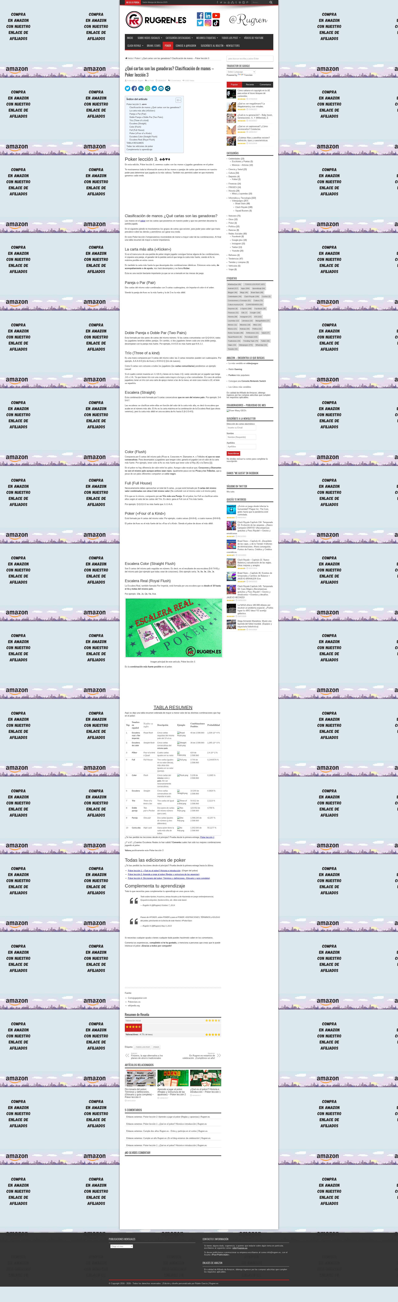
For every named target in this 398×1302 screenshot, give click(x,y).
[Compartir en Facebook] (134, 88)
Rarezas (232, 230)
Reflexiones (252, 333)
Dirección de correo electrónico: (241, 424)
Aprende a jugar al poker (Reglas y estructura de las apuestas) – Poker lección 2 (171, 1092)
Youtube (235, 251)
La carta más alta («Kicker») (142, 110)
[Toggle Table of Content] (176, 100)
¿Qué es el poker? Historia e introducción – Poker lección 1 (205, 1090)
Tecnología (251, 337)
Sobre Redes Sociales (149, 38)
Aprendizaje (258, 288)
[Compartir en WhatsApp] (147, 88)
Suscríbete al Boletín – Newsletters (220, 46)
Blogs (244, 292)
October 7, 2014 (168, 905)
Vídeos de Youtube (253, 38)
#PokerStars (187, 921)
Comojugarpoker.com (137, 998)
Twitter (235, 247)
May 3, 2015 (166, 926)
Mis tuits (230, 491)
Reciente (250, 84)
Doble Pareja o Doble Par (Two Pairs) (146, 117)
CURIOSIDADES (254, 305)
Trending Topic (250, 341)
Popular (234, 84)
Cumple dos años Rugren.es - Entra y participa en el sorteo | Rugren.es (175, 1131)
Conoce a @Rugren (186, 46)
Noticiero (232, 216)
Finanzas (233, 183)
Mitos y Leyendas (240, 193)
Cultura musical (235, 305)
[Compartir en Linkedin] (141, 88)
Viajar (231, 269)
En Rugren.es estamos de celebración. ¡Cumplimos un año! (199, 1055)
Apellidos (231, 443)
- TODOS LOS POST (142, 1047)
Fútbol (235, 179)
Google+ (255, 313)
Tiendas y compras (237, 262)
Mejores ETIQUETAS (206, 38)
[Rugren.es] (199, 26)
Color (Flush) (135, 127)
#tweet (178, 921)
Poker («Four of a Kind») (141, 133)
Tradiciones (234, 341)
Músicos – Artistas (240, 165)
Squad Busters (242, 211)
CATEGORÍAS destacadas (178, 38)
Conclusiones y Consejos (239, 300)
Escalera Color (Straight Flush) (143, 136)
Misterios (245, 325)
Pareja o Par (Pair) (138, 114)
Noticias (245, 329)
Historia (232, 191)
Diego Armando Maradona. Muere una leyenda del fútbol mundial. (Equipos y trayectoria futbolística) (255, 624)
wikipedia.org (134, 1005)
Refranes (233, 255)
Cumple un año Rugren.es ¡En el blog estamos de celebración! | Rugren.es (177, 1138)
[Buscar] (271, 2)
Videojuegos (237, 201)
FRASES (233, 187)
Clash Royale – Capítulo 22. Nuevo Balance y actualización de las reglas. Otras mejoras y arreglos (255, 563)
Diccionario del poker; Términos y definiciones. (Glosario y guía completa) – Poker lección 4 (139, 1093)
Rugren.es (213, 1283)
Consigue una (247, 381)
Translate (248, 75)
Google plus (237, 240)
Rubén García (201, 1283)
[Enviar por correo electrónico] (161, 88)
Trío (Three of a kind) (139, 120)
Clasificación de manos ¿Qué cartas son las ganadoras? (155, 107)
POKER (168, 46)
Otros (231, 219)
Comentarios (265, 84)
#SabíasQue (234, 284)
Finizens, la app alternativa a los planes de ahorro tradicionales (147, 1055)
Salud (265, 333)
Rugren (140, 80)
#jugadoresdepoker (148, 900)
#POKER (153, 917)
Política (232, 226)
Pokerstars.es (134, 1002)
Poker (137, 58)
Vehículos (233, 266)
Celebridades (234, 158)
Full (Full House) (137, 130)
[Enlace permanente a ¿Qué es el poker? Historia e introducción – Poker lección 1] (205, 1085)
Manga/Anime (262, 321)
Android (233, 288)
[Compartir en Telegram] (154, 88)
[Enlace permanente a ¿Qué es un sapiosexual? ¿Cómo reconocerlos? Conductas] (231, 133)
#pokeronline (163, 900)
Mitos (257, 325)
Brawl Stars (153, 46)
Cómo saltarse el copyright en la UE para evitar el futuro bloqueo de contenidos (254, 93)
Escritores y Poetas (241, 161)
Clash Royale (134, 46)
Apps (245, 288)
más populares (239, 375)
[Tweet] (127, 88)
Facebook (236, 236)
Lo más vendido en (243, 363)
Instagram (236, 243)
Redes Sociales (236, 234)
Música (232, 329)
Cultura (232, 173)
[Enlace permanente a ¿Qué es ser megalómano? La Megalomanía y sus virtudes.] (231, 111)
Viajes (232, 345)
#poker (153, 897)
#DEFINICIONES (192, 917)
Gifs (244, 313)
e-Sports (246, 309)
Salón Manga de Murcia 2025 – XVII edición (161, 2)
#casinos (161, 897)
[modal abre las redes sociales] (167, 88)
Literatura (247, 321)
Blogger (232, 292)
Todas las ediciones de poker (140, 146)
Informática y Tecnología (240, 198)
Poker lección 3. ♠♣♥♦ (137, 104)
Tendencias (234, 259)
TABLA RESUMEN (135, 143)
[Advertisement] (173, 192)
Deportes (233, 176)
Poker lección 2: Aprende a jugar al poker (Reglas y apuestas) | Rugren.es (176, 1117)
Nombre (230, 433)
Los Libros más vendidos (240, 387)
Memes (232, 325)
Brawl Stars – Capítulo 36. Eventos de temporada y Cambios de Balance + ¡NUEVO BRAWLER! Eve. (255, 576)
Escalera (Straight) (138, 123)
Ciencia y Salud (236, 169)
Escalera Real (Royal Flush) (142, 140)
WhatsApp (261, 345)
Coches (266, 296)
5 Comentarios (175, 80)
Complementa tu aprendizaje (139, 149)
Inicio (130, 38)
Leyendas (233, 321)
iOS (258, 317)
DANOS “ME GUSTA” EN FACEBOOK (242, 473)
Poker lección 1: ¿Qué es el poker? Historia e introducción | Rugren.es (175, 1124)
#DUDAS (216, 917)
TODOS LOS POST (230, 38)
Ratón (235, 369)
